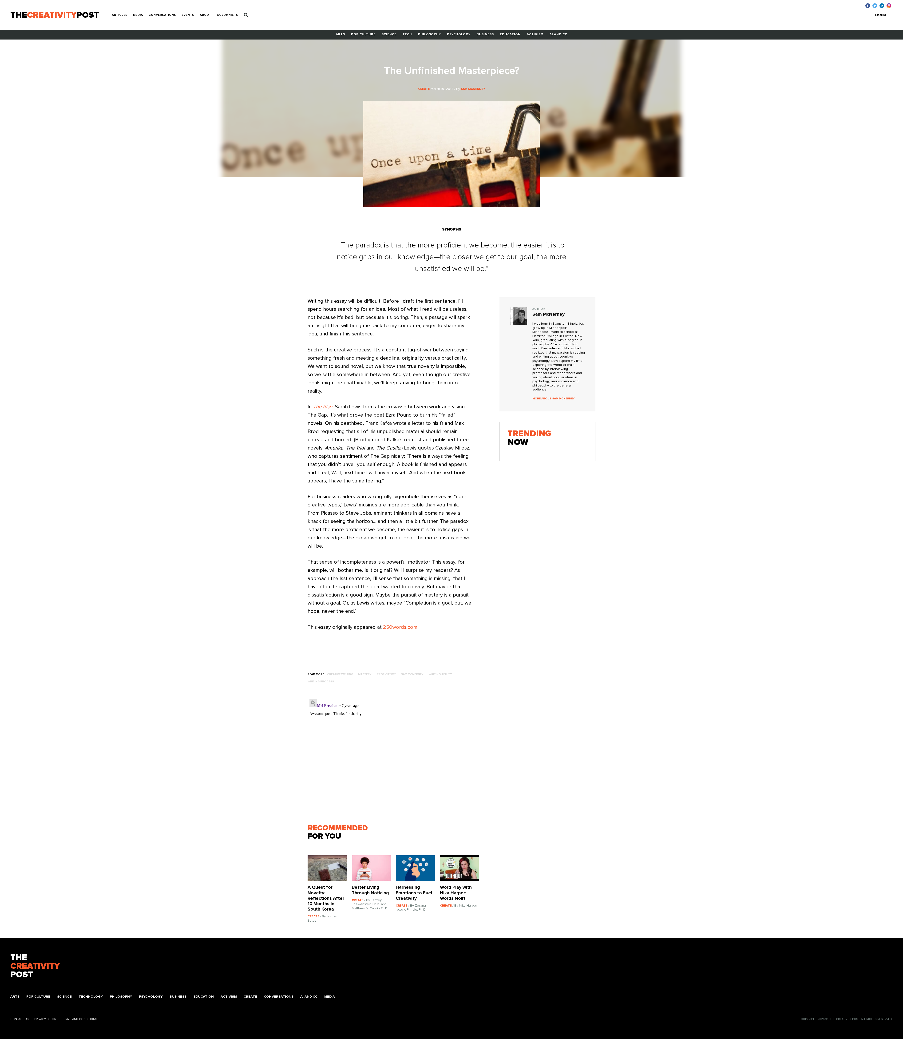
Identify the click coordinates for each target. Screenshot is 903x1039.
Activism (535, 34)
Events (188, 15)
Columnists (227, 15)
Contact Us (19, 1019)
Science (389, 34)
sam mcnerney (412, 674)
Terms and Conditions (79, 1019)
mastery (365, 674)
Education (510, 34)
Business (485, 34)
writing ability (440, 674)
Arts (340, 34)
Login (880, 15)
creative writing (340, 674)
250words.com (401, 627)
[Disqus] (396, 756)
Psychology (459, 34)
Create (250, 996)
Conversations (162, 15)
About (205, 15)
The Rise (322, 407)
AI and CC (558, 34)
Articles (119, 15)
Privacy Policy (45, 1019)
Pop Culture (363, 34)
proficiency (386, 674)
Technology (91, 996)
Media (138, 15)
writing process (321, 681)
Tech (407, 34)
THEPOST (35, 966)
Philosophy (429, 34)
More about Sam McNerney (553, 398)
